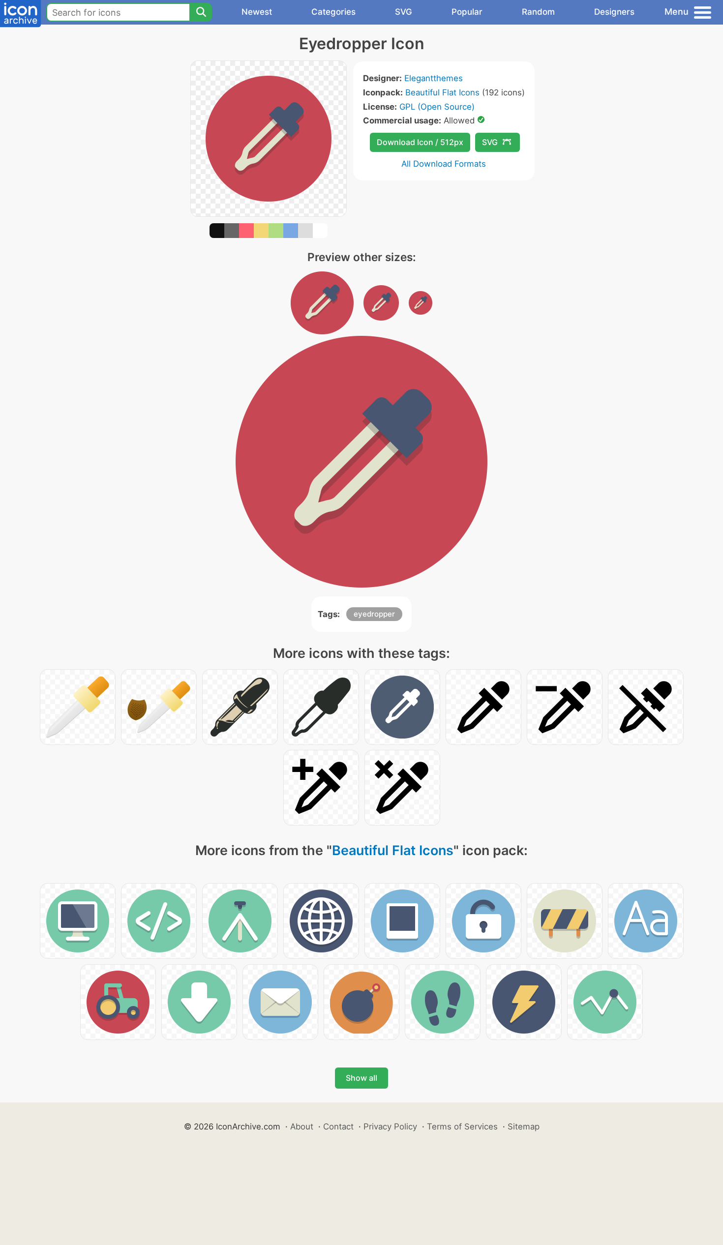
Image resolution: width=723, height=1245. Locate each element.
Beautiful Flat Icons (442, 92)
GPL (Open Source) (437, 107)
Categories (333, 12)
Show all (361, 1078)
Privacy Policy (390, 1126)
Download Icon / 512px (420, 142)
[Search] (200, 12)
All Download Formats (443, 164)
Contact (338, 1126)
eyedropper (374, 614)
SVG (403, 12)
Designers (614, 12)
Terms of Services (462, 1126)
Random (538, 12)
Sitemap (524, 1126)
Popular (467, 12)
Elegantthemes (433, 78)
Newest (256, 12)
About (301, 1126)
